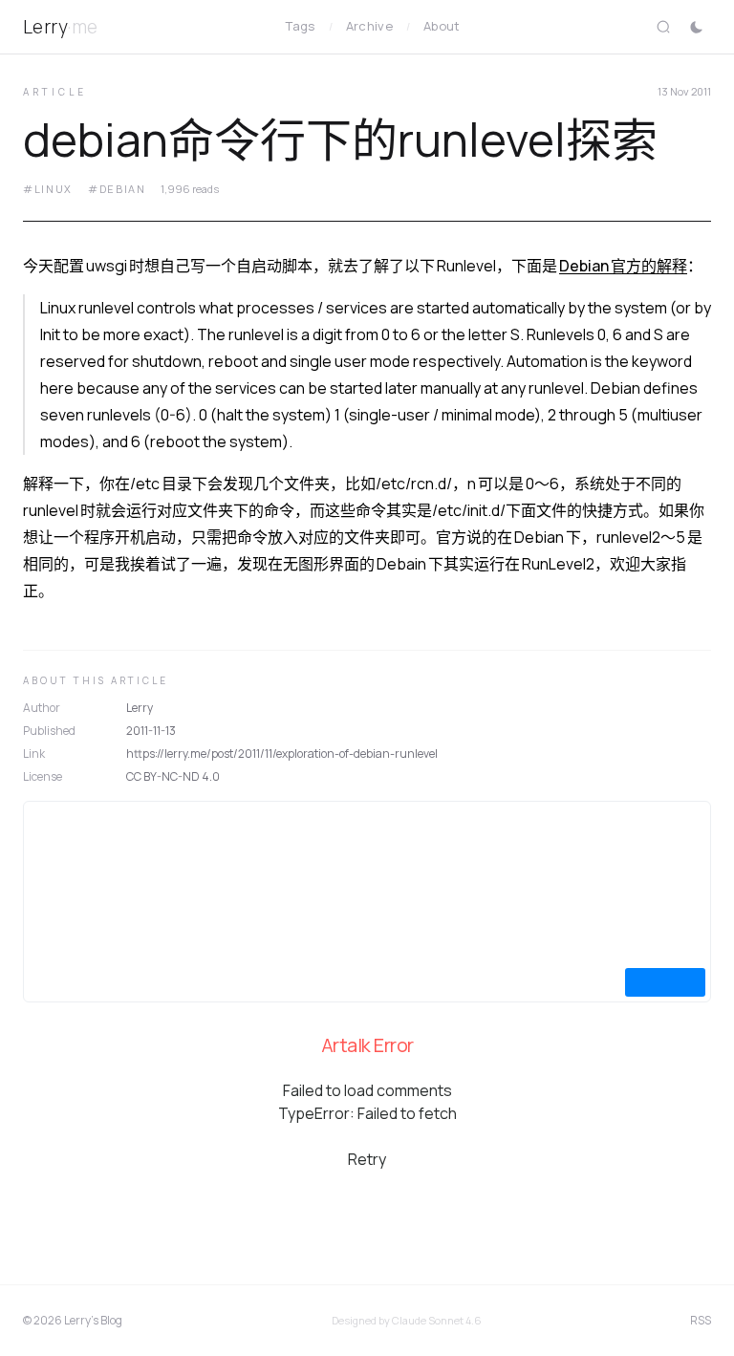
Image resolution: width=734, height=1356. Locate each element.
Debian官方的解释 (623, 265)
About (442, 25)
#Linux (48, 189)
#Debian (117, 189)
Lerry (60, 26)
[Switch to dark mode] (695, 26)
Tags (300, 25)
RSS (700, 1320)
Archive (369, 25)
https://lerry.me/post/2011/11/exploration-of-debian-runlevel (282, 753)
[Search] (663, 26)
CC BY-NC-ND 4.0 (173, 776)
